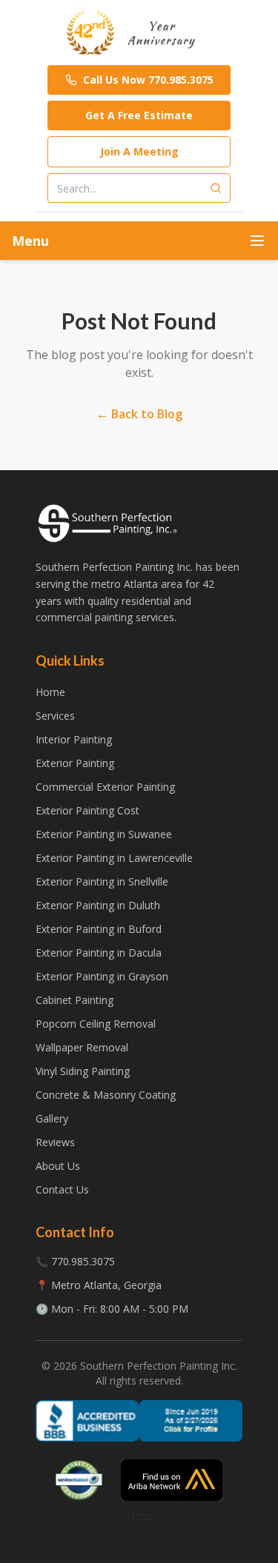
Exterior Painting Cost (87, 810)
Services (55, 716)
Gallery (52, 1118)
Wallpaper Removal (82, 1047)
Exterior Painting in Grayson (102, 976)
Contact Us (62, 1189)
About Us (58, 1166)
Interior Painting (74, 739)
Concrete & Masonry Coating (106, 1095)
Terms (139, 1515)
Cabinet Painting (74, 1000)
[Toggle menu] (257, 241)
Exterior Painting (75, 763)
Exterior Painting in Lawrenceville (114, 858)
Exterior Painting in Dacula (99, 953)
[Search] (216, 188)
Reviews (55, 1142)
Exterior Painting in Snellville (102, 881)
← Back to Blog (139, 414)
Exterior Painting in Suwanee (104, 834)
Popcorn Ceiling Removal (96, 1024)
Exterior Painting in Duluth (98, 905)
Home (50, 692)
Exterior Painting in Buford (99, 929)
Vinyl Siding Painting (83, 1071)
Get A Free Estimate (139, 115)
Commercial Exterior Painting (105, 787)
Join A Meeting (139, 151)
